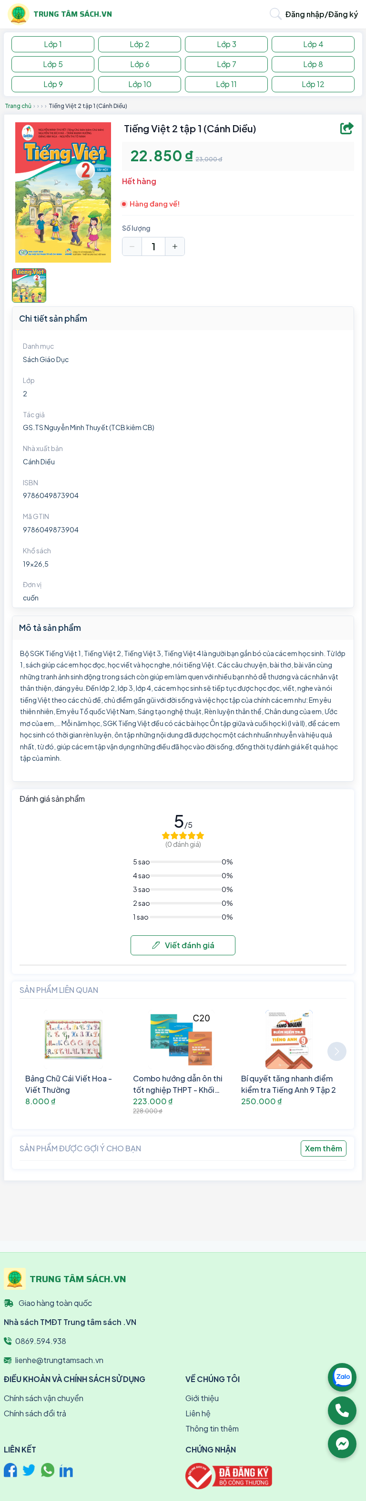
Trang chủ (18, 105)
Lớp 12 (313, 84)
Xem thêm (323, 1148)
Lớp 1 (53, 44)
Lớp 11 (226, 84)
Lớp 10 (140, 84)
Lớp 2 (140, 44)
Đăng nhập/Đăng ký (321, 14)
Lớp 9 (53, 84)
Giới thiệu (202, 1398)
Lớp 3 (226, 44)
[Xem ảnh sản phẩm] (29, 285)
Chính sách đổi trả (35, 1413)
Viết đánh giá (188, 945)
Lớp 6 (140, 64)
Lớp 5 (53, 64)
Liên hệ (198, 1413)
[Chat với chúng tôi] (342, 1444)
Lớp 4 (313, 44)
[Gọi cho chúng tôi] (342, 1410)
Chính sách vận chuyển (43, 1398)
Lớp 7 (226, 64)
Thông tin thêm (212, 1428)
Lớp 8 (313, 64)
